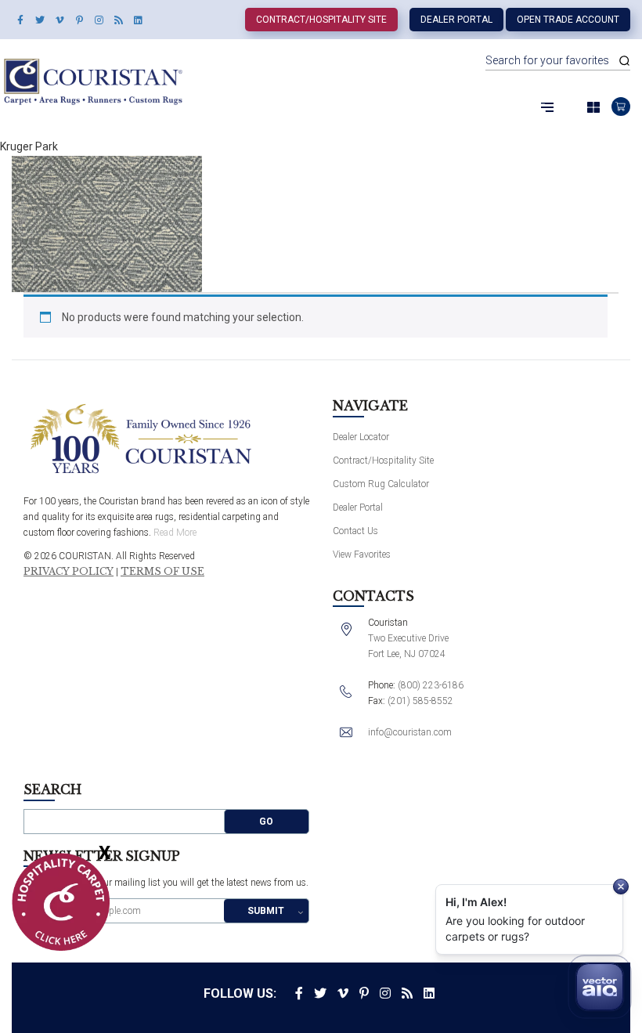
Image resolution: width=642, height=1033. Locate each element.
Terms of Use (162, 571)
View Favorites (362, 554)
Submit (265, 910)
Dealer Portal (456, 19)
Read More (175, 532)
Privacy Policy (68, 571)
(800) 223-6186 (430, 685)
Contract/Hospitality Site (321, 19)
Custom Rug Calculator (381, 484)
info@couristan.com (410, 732)
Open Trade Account (568, 19)
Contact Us (355, 531)
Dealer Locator (361, 437)
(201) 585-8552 (420, 700)
